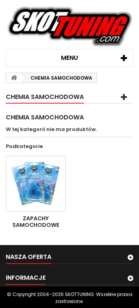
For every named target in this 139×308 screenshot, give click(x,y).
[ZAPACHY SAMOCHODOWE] (36, 184)
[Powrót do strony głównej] (14, 78)
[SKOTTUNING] (69, 27)
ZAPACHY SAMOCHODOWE (35, 221)
